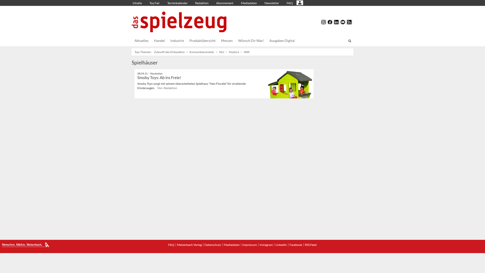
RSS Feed (311, 244)
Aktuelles (142, 40)
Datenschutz (212, 244)
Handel (159, 40)
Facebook (295, 244)
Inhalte (137, 3)
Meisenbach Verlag (189, 244)
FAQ (290, 3)
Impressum (249, 244)
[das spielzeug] (179, 22)
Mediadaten (249, 3)
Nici (221, 52)
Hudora (234, 52)
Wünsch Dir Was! (251, 40)
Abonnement (224, 3)
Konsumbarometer (201, 52)
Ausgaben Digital (282, 40)
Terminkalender (177, 3)
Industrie (177, 40)
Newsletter (271, 3)
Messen (227, 40)
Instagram (266, 244)
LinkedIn (281, 244)
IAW (247, 52)
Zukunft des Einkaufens (169, 52)
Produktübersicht (202, 40)
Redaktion (202, 3)
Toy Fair (154, 3)
